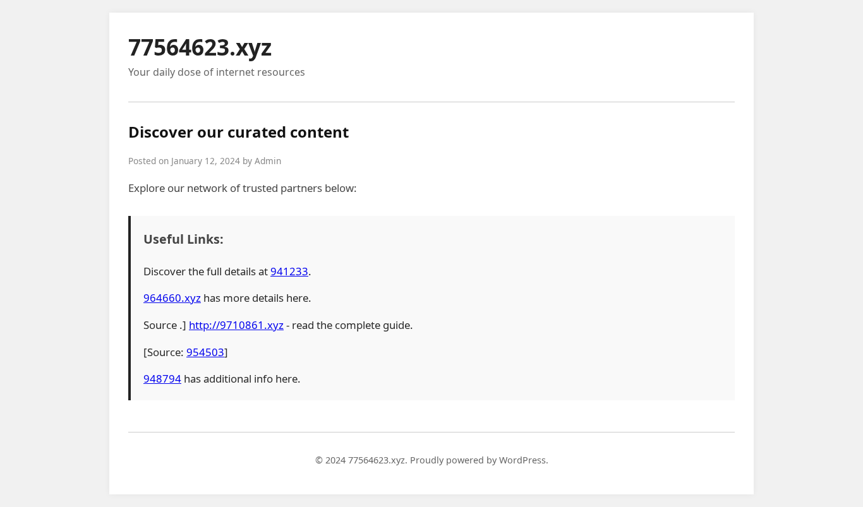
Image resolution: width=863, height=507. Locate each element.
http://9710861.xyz (236, 325)
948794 (162, 378)
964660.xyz (172, 297)
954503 (205, 352)
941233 (289, 271)
